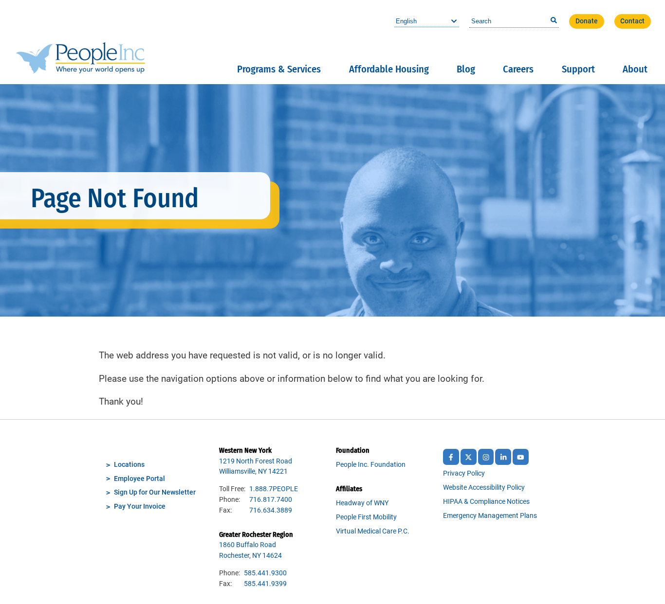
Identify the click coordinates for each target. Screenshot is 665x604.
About (635, 69)
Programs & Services (279, 69)
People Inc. (80, 42)
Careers (518, 69)
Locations (129, 465)
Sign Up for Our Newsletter (155, 492)
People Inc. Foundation (371, 465)
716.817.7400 (270, 500)
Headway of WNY (362, 503)
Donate (586, 21)
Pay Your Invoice (140, 506)
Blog (466, 69)
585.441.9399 (265, 584)
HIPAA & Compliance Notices (486, 501)
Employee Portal (139, 479)
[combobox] (514, 21)
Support (578, 69)
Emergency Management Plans (490, 516)
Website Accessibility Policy (484, 487)
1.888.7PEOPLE (273, 489)
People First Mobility (366, 517)
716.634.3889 (270, 510)
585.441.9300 (265, 573)
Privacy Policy (464, 473)
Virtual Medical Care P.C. (372, 531)
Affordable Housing (389, 69)
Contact (632, 21)
